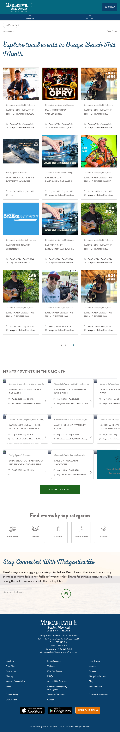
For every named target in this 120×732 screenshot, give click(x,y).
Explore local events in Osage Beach (59, 50)
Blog (91, 681)
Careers (92, 671)
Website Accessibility (15, 681)
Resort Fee (11, 671)
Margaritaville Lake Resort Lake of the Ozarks (58, 635)
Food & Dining (18, 372)
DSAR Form (12, 699)
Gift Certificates (54, 671)
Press (8, 686)
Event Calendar (54, 661)
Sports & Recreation (24, 443)
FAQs (50, 676)
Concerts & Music (21, 407)
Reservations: (51, 649)
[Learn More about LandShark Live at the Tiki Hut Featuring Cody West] (45, 437)
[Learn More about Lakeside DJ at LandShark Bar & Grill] (45, 401)
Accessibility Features (57, 681)
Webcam (51, 666)
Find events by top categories (60, 515)
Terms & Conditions (56, 694)
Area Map (10, 666)
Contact (92, 666)
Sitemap (9, 676)
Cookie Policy (12, 694)
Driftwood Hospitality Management (57, 688)
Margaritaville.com (97, 676)
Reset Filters (112, 31)
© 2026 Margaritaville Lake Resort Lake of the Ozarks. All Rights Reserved (60, 726)
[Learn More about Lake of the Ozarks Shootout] (90, 472)
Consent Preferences (98, 694)
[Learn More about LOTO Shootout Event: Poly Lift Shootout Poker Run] (45, 472)
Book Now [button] (110, 7)
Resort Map (94, 661)
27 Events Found (10, 31)
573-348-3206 (60, 645)
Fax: (52, 645)
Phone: (53, 642)
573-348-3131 (61, 642)
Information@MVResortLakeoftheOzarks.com (58, 652)
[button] (60, 489)
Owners (50, 699)
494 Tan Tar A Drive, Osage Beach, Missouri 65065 (58, 638)
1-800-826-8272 (64, 649)
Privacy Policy (95, 686)
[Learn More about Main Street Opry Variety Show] (90, 437)
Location (10, 661)
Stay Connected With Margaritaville (49, 562)
